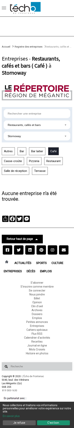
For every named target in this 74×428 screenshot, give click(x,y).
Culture (57, 263)
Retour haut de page (20, 239)
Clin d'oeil (37, 306)
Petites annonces (37, 322)
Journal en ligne (37, 345)
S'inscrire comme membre (37, 286)
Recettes (37, 341)
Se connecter (37, 290)
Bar (22, 151)
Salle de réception (15, 171)
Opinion (37, 302)
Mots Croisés (37, 349)
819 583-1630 (9, 390)
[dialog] (37, 415)
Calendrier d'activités (37, 337)
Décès (31, 271)
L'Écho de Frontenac (33, 376)
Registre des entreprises (28, 46)
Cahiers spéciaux (37, 329)
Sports (41, 263)
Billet (37, 298)
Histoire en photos (37, 353)
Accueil (6, 46)
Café (53, 151)
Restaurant (53, 161)
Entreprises (13, 271)
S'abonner (37, 282)
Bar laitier (37, 151)
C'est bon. (53, 422)
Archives (37, 310)
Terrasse (40, 171)
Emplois (46, 271)
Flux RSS (37, 333)
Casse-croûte (13, 161)
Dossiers (37, 314)
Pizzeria (34, 161)
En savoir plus (11, 416)
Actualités (22, 263)
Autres (8, 151)
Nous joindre (37, 294)
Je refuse (19, 422)
